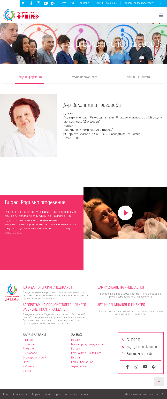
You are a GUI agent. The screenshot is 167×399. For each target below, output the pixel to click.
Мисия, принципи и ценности (87, 344)
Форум (35, 394)
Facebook (31, 3)
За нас (27, 370)
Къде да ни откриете (142, 346)
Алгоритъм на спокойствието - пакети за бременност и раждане (54, 307)
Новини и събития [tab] (137, 77)
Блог (6, 394)
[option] (42, 217)
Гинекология (30, 353)
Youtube (46, 3)
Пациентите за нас (82, 362)
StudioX (159, 394)
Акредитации (79, 366)
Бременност (30, 344)
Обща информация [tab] (29, 77)
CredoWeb (53, 3)
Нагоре (159, 381)
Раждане (28, 348)
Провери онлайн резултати (138, 2)
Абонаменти (20, 394)
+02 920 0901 (67, 2)
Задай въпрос (52, 394)
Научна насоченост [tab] (83, 77)
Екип (25, 362)
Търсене (23, 3)
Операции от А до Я (34, 357)
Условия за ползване (77, 394)
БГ (160, 2)
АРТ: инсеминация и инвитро (121, 304)
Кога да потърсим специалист (47, 287)
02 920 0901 (134, 339)
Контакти (85, 2)
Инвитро (28, 339)
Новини (75, 339)
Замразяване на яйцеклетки (120, 287)
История (76, 348)
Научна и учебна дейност (86, 353)
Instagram (38, 3)
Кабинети (28, 366)
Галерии (76, 357)
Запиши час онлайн (106, 2)
